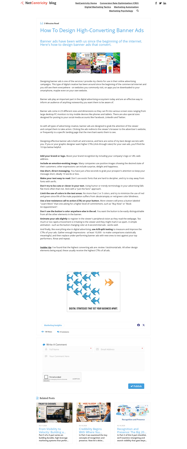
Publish (137, 386)
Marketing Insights (53, 325)
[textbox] (40, 2)
